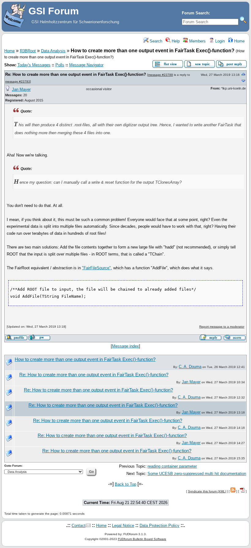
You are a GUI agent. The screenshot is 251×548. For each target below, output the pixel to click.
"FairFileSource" (96, 268)
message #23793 (17, 81)
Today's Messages (34, 65)
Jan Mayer (21, 89)
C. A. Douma (190, 366)
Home (239, 41)
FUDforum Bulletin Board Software (142, 539)
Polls (59, 65)
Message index (125, 346)
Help (175, 41)
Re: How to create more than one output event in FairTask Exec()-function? (75, 74)
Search (155, 41)
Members (197, 41)
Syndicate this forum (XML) (207, 491)
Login (219, 41)
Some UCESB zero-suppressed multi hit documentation (197, 473)
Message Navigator (86, 65)
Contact (78, 525)
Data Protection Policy (159, 525)
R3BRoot (28, 51)
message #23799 (160, 74)
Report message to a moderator (221, 326)
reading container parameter (172, 466)
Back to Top (125, 484)
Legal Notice (123, 525)
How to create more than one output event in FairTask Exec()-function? (85, 359)
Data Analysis (53, 51)
